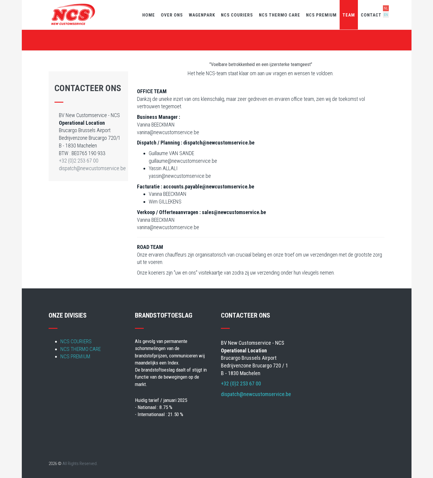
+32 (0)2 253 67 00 (78, 160)
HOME (148, 15)
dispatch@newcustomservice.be (92, 168)
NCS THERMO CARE (279, 15)
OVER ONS (172, 15)
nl (386, 8)
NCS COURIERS (237, 15)
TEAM (349, 15)
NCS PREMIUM (321, 15)
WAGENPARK (202, 15)
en (386, 15)
